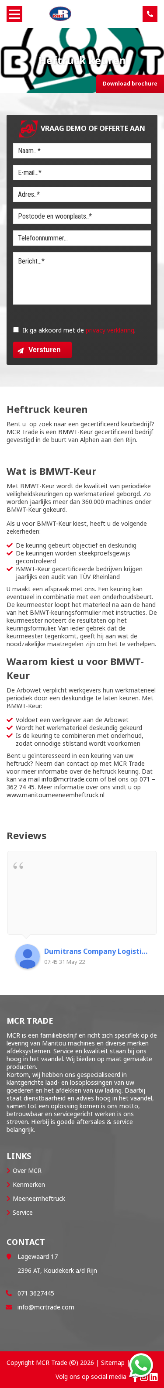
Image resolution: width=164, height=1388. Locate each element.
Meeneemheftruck (39, 1198)
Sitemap (113, 1362)
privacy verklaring (110, 330)
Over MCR (27, 1170)
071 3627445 (35, 1293)
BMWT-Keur (74, 432)
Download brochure (130, 83)
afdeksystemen (28, 1051)
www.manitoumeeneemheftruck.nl (56, 795)
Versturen (44, 349)
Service (23, 1212)
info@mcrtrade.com (70, 779)
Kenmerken (29, 1184)
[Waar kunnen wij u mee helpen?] (141, 1365)
